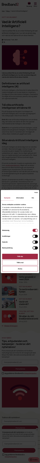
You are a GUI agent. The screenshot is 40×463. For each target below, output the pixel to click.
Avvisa (20, 269)
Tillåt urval (20, 262)
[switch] (35, 236)
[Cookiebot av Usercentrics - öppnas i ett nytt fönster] (30, 192)
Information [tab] (20, 198)
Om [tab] (33, 198)
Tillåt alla (20, 256)
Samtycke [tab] (7, 198)
